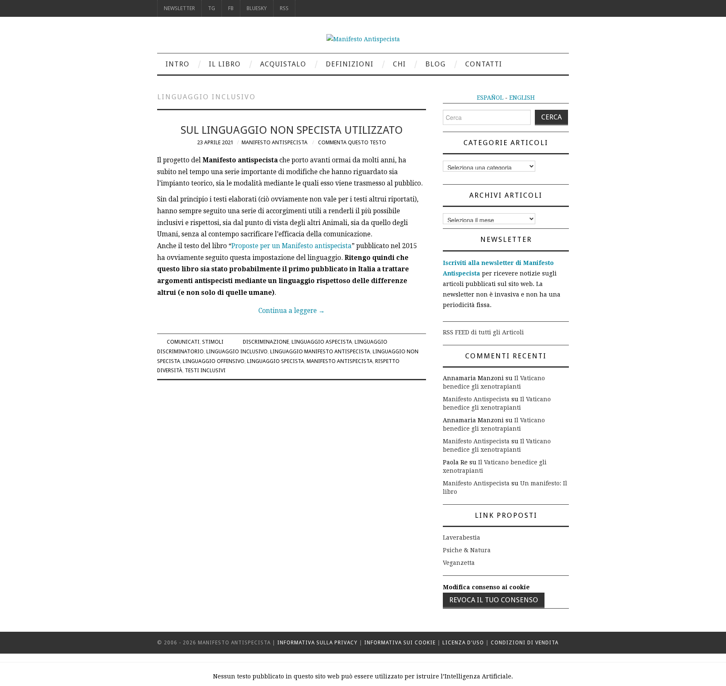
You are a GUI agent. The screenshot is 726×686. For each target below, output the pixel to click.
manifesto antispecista (340, 361)
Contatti (483, 64)
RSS (284, 8)
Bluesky (257, 8)
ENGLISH (522, 97)
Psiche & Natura (467, 550)
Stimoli (213, 342)
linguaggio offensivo (214, 361)
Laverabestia (461, 537)
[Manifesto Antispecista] (363, 38)
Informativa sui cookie (400, 643)
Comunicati (183, 342)
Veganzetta (459, 562)
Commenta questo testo (352, 142)
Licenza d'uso (463, 643)
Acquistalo (283, 64)
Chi (399, 64)
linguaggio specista (275, 361)
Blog (435, 64)
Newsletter (179, 8)
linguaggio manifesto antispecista (320, 351)
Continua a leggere (291, 311)
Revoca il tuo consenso (493, 600)
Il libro (225, 64)
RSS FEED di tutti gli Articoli (483, 332)
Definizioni (350, 64)
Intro (177, 64)
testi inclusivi (205, 370)
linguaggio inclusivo (237, 351)
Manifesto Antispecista (275, 142)
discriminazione (266, 342)
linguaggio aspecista (322, 342)
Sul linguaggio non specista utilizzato (292, 130)
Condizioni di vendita (524, 643)
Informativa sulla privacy (317, 643)
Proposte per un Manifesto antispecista (291, 246)
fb (231, 8)
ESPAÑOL (490, 97)
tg (211, 8)
